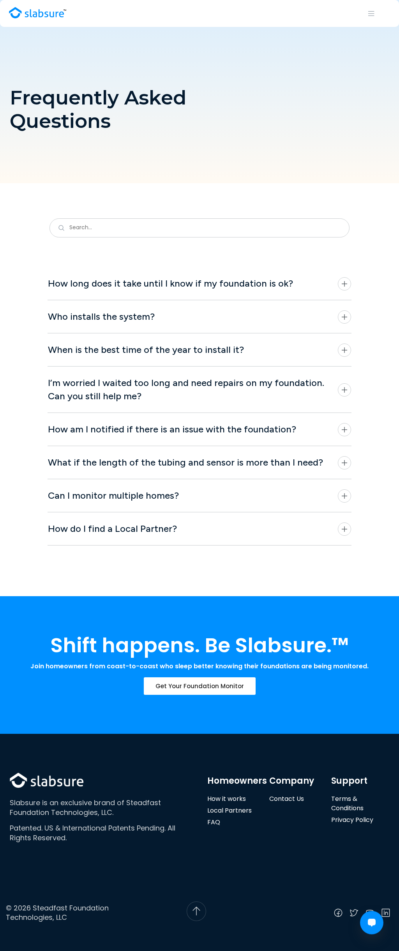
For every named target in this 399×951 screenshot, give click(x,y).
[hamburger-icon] (371, 13)
